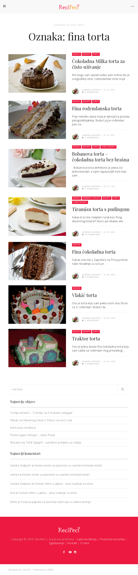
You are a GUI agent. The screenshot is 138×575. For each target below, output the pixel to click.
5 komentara (91, 364)
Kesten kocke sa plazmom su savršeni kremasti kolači (68, 465)
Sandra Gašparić (20, 465)
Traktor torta (86, 338)
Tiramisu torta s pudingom (100, 209)
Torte (96, 54)
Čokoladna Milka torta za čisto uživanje (98, 64)
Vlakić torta (84, 295)
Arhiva (76, 244)
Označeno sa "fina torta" (69, 25)
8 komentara (91, 277)
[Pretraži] (123, 389)
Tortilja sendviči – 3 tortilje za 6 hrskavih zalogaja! (41, 413)
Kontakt (72, 543)
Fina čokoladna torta (93, 252)
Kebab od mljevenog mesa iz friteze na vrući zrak (41, 420)
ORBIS (50, 569)
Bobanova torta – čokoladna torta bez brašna (100, 157)
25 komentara (92, 234)
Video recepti (108, 147)
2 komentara (91, 320)
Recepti (86, 54)
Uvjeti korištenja (87, 539)
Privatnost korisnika (112, 539)
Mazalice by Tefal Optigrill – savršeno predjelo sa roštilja (45, 442)
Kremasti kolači (91, 198)
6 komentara (91, 92)
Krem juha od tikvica (23, 427)
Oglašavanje (56, 543)
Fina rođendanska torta (97, 108)
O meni (84, 543)
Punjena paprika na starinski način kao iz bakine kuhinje (56, 502)
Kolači (76, 54)
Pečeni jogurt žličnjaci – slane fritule (32, 435)
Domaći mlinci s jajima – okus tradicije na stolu (63, 484)
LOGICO (26, 569)
